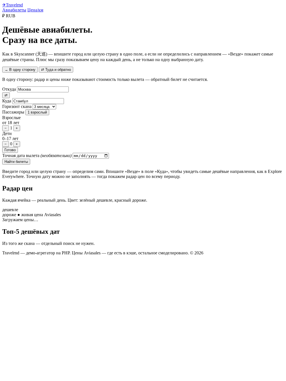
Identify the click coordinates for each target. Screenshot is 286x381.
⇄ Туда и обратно (56, 69)
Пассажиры (13, 112)
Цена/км (35, 10)
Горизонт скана (17, 106)
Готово (10, 150)
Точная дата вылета (37, 155)
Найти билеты (16, 162)
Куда (6, 100)
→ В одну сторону (19, 69)
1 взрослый (37, 112)
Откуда (9, 89)
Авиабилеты (14, 10)
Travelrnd (12, 5)
